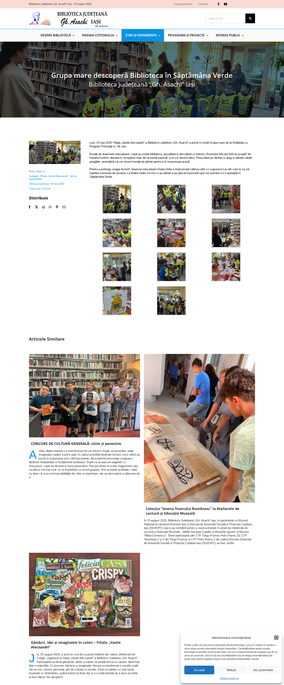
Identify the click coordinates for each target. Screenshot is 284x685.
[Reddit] (43, 206)
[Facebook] (29, 206)
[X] (36, 206)
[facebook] (218, 4)
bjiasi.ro (41, 171)
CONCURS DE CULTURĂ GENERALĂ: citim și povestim (76, 443)
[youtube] (225, 4)
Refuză (231, 670)
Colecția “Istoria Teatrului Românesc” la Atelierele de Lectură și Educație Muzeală (192, 511)
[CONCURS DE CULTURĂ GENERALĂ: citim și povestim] (84, 396)
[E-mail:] (63, 206)
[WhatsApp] (50, 206)
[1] (55, 142)
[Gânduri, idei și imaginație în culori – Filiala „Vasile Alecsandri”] (84, 594)
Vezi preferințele (263, 670)
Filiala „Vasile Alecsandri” (54, 176)
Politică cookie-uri (229, 678)
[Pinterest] (57, 206)
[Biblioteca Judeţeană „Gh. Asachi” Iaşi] (68, 10)
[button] (276, 638)
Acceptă (199, 670)
